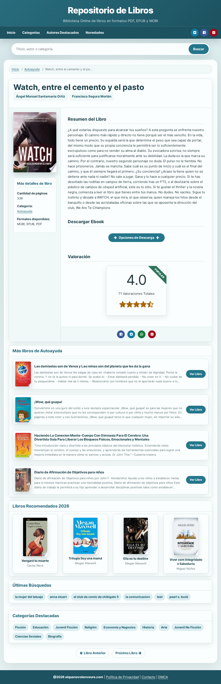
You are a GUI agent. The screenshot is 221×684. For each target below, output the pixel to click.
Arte (164, 627)
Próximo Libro (126, 653)
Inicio (11, 32)
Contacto (148, 677)
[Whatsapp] (141, 334)
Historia (148, 627)
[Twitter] (195, 33)
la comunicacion (138, 597)
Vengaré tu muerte (35, 560)
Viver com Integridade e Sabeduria (186, 561)
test (160, 597)
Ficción (20, 627)
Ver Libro (196, 374)
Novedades (95, 32)
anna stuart (58, 597)
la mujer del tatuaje (29, 597)
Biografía (55, 636)
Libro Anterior (95, 653)
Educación (41, 627)
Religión (91, 627)
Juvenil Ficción (66, 627)
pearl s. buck (178, 597)
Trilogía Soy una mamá (85, 558)
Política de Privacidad (122, 677)
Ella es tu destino (135, 558)
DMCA (163, 677)
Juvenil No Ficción (187, 627)
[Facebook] (204, 33)
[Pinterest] (214, 33)
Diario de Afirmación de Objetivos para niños (69, 472)
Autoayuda (32, 69)
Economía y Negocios (120, 627)
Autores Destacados (63, 32)
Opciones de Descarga (136, 237)
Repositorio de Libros (110, 10)
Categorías (31, 32)
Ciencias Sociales (28, 636)
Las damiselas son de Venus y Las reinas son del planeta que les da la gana (92, 366)
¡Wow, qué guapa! (48, 402)
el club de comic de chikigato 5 (96, 597)
